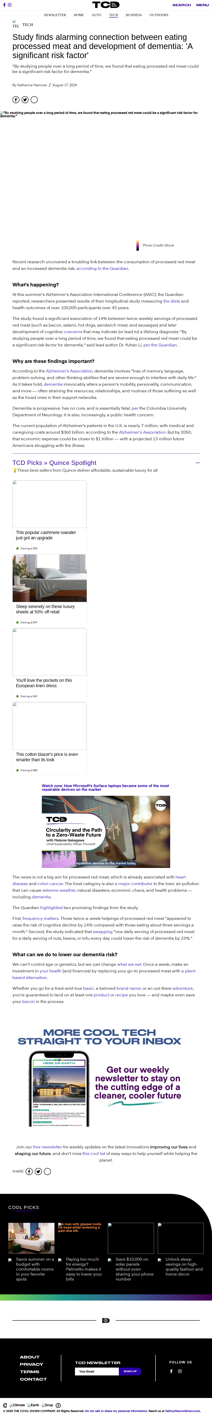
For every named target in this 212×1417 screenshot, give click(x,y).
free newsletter (47, 1147)
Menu (202, 5)
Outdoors (159, 15)
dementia (53, 385)
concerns (73, 332)
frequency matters (41, 919)
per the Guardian (160, 345)
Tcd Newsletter (97, 1362)
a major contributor (133, 884)
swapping (103, 932)
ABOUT (30, 1357)
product (101, 995)
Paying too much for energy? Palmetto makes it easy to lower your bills (84, 1270)
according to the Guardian (102, 269)
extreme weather (58, 891)
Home (79, 15)
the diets (171, 301)
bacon (28, 1002)
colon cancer (50, 884)
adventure (183, 989)
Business (134, 15)
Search (181, 5)
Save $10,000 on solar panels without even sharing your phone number (135, 1270)
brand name (129, 989)
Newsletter (55, 15)
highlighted (51, 908)
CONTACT (33, 1379)
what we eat (129, 965)
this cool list (93, 1154)
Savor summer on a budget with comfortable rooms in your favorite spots (35, 1270)
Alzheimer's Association (69, 371)
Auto (96, 15)
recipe (121, 995)
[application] (106, 832)
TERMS (29, 1371)
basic (88, 989)
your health (50, 971)
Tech (113, 15)
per (135, 409)
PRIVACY (31, 1364)
